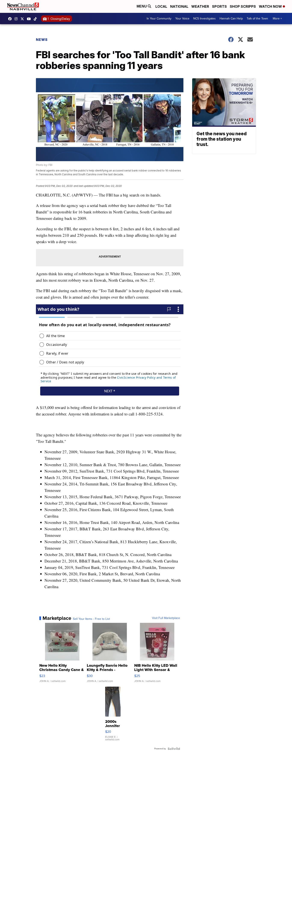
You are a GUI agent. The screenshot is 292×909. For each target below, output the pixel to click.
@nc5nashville (36, 19)
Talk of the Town (257, 18)
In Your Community (159, 18)
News (42, 39)
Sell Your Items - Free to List (91, 618)
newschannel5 (11, 19)
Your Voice (182, 18)
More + (277, 18)
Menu (142, 6)
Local (161, 6)
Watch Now (271, 6)
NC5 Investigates (204, 18)
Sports (219, 6)
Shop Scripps (243, 6)
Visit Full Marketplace (166, 618)
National (179, 6)
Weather (200, 6)
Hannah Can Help (231, 18)
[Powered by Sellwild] (174, 748)
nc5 (23, 19)
